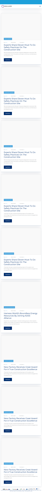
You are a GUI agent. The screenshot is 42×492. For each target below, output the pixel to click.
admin (6, 42)
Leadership (9, 38)
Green (6, 38)
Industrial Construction (9, 360)
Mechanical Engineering (9, 253)
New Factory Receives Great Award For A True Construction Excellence (20, 368)
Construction (7, 92)
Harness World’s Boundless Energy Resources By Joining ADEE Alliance (20, 315)
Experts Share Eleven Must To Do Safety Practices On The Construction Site (19, 47)
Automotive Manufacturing (9, 307)
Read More (7, 59)
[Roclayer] (6, 6)
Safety (11, 146)
